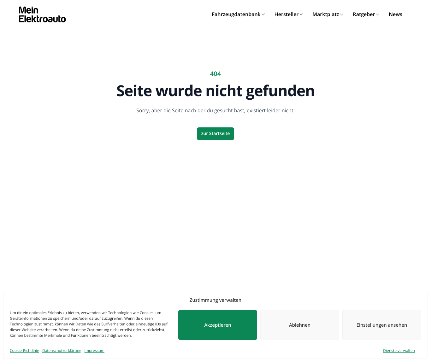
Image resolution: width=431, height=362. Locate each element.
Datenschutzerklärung (61, 350)
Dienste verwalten (399, 350)
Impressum (94, 350)
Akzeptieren (217, 325)
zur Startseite (215, 134)
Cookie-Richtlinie (24, 350)
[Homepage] (42, 14)
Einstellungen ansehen (382, 325)
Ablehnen (299, 325)
